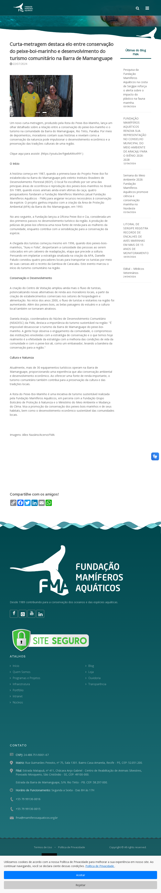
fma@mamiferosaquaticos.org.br (37, 818)
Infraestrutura (21, 684)
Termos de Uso (43, 847)
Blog (91, 666)
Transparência (97, 684)
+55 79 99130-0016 (28, 799)
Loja (91, 672)
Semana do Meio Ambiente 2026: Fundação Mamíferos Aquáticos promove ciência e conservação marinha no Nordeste (135, 191)
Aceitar (80, 875)
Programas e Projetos (26, 678)
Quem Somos (21, 672)
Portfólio (18, 690)
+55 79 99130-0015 (28, 809)
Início (16, 666)
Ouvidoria (94, 678)
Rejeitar (80, 885)
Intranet (18, 696)
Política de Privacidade (71, 847)
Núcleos (18, 702)
